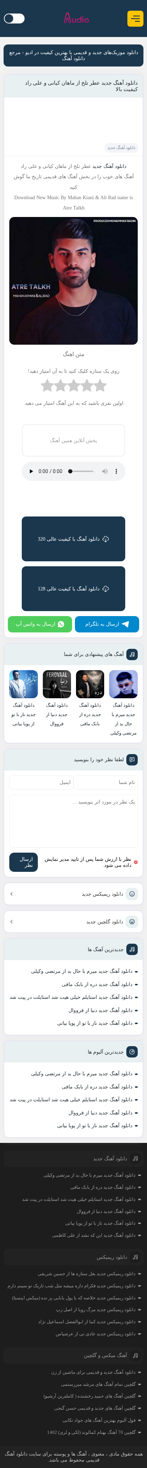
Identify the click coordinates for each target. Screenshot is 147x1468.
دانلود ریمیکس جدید (102, 894)
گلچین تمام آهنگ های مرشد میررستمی (98, 1384)
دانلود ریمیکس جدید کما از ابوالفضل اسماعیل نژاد (87, 1321)
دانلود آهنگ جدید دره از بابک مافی (97, 984)
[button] (135, 19)
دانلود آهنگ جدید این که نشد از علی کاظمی (94, 1235)
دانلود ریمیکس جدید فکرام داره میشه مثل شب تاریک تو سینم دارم (71, 1285)
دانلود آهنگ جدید (121, 147)
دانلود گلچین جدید (104, 921)
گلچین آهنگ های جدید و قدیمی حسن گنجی (95, 1408)
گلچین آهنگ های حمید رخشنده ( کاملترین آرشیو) (90, 1396)
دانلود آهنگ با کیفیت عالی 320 (69, 539)
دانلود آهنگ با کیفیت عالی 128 (69, 589)
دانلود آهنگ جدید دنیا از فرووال (100, 1010)
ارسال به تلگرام (102, 624)
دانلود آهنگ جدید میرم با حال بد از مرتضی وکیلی (81, 971)
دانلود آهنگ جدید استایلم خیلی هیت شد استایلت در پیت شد (71, 997)
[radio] (100, 387)
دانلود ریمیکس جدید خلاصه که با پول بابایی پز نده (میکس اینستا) (74, 1297)
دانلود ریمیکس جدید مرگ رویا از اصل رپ (96, 1309)
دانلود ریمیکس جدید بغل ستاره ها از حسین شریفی (87, 1273)
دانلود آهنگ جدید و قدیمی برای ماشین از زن (93, 1372)
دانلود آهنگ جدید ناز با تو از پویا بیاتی (94, 1023)
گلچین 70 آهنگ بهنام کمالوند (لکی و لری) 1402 (91, 1432)
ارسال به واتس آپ (35, 624)
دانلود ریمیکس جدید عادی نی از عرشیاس (96, 1333)
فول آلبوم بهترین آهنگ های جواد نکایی (99, 1420)
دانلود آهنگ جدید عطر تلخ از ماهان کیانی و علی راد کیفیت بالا (81, 86)
